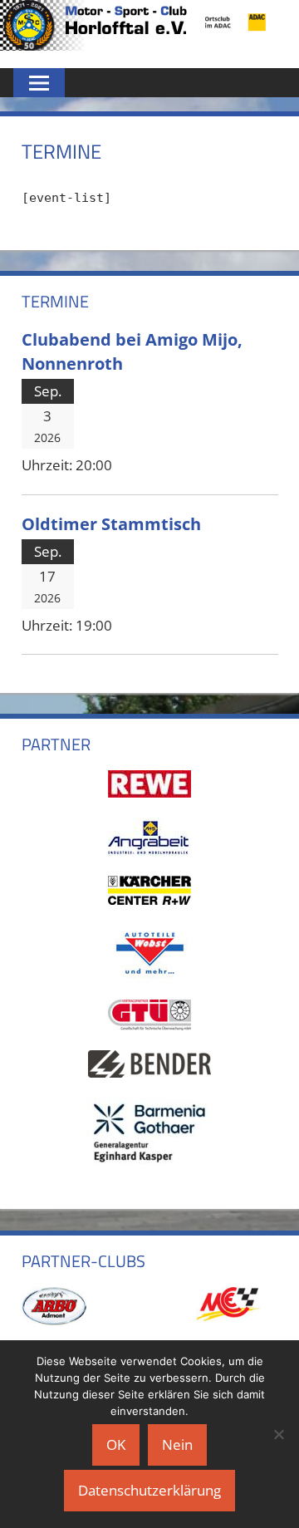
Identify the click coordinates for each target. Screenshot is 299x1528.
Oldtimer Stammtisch (111, 523)
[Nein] (278, 1434)
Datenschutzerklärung (149, 1490)
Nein (177, 1444)
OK (115, 1444)
